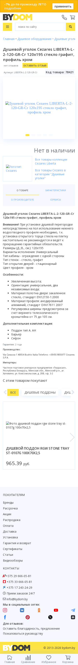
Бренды (8, 502)
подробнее (12, 8)
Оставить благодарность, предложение (31, 628)
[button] (27, 135)
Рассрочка (10, 508)
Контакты (11, 568)
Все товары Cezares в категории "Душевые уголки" (50, 174)
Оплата (8, 526)
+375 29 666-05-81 (18, 576)
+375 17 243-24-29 (19, 587)
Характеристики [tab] (55, 190)
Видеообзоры (13, 560)
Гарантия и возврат (17, 543)
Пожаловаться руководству (23, 633)
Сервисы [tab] (55, 199)
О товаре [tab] (22, 190)
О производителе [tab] (22, 199)
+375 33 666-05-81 (19, 582)
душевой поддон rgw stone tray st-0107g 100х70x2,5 (37, 450)
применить (62, 6)
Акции (7, 514)
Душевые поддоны (40, 392)
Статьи (8, 555)
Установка (10, 537)
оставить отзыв (35, 65)
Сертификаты (12, 549)
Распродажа (11, 520)
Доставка (9, 531)
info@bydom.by (17, 599)
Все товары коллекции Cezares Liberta (51, 161)
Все (13, 392)
